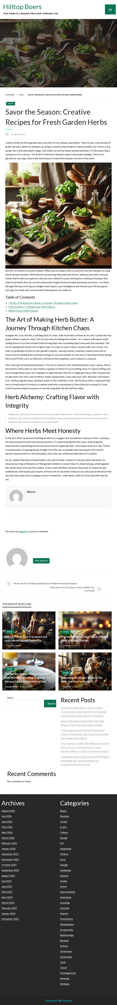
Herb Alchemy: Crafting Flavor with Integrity (31, 306)
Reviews (64, 940)
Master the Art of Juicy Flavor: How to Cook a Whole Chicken (84, 638)
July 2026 (7, 816)
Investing (65, 902)
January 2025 (9, 913)
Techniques (66, 951)
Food (21, 95)
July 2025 (7, 880)
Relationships (67, 935)
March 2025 (8, 902)
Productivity (66, 929)
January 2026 (9, 848)
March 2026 (8, 837)
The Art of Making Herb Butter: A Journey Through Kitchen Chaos (43, 302)
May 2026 (7, 826)
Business (64, 816)
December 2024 (10, 918)
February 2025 (9, 908)
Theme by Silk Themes (58, 1000)
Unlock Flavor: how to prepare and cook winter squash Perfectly (26, 638)
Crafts (63, 826)
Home (63, 886)
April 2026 (7, 832)
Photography (67, 924)
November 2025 (10, 859)
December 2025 (10, 853)
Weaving (64, 978)
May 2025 (7, 891)
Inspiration (65, 897)
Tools (63, 962)
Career (63, 821)
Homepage (9, 95)
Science (64, 945)
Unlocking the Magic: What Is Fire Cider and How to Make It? (82, 679)
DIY (62, 843)
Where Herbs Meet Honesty (23, 310)
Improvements (67, 891)
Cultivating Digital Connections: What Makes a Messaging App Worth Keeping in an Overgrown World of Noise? (85, 760)
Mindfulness (66, 918)
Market (64, 913)
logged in (23, 531)
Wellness (64, 983)
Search (10, 697)
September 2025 (10, 870)
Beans (63, 810)
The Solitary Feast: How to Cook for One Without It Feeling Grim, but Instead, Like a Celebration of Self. (27, 677)
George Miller (12, 686)
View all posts (41, 560)
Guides (63, 880)
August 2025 (8, 875)
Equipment (65, 848)
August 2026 (8, 810)
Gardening (65, 870)
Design (63, 837)
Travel (63, 967)
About (31, 491)
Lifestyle (64, 908)
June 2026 (7, 821)
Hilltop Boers (22, 6)
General (64, 875)
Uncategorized (68, 972)
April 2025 (7, 897)
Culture (64, 832)
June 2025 (7, 886)
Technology (66, 956)
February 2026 (9, 843)
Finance (64, 853)
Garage (64, 864)
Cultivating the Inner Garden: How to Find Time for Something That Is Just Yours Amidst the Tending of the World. (84, 734)
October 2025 (9, 864)
